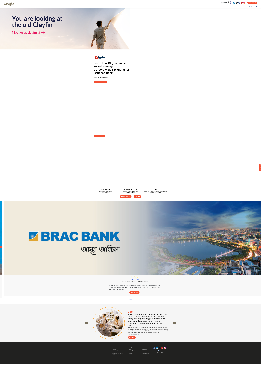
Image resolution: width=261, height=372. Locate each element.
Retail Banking (144, 352)
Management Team (116, 353)
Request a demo (252, 2)
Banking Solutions (216, 6)
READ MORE (131, 340)
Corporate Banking (145, 353)
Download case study (100, 81)
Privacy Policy (125, 362)
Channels (137, 196)
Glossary (131, 356)
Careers (113, 357)
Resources (235, 6)
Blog (130, 352)
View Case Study (130, 292)
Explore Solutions (99, 136)
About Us (207, 6)
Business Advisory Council (117, 356)
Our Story (114, 352)
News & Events (132, 353)
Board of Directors (115, 354)
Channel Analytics (145, 356)
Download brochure (105, 182)
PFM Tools (144, 354)
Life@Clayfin (250, 6)
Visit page (105, 175)
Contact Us (242, 6)
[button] (256, 6)
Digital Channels (226, 6)
